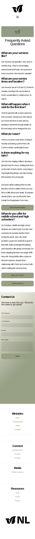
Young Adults (17, 283)
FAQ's (17, 497)
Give (17, 493)
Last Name (5, 321)
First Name (5, 313)
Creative (17, 429)
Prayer (17, 500)
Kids (17, 418)
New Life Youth (17, 275)
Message (4, 340)
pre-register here (17, 207)
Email (3, 330)
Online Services (17, 472)
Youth (17, 425)
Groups (17, 458)
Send (17, 356)
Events (17, 454)
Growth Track (17, 450)
